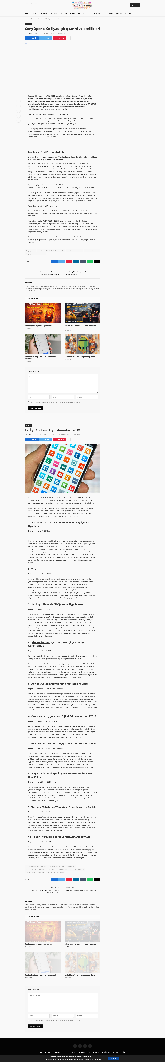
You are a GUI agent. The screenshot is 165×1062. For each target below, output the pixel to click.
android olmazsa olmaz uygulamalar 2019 (62, 866)
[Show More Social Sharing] (69, 38)
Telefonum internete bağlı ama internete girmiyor (80, 327)
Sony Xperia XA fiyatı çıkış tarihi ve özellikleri (51, 251)
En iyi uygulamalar (78, 869)
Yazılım (119, 13)
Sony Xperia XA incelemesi (74, 251)
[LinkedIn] (18, 111)
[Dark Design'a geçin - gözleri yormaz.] (136, 13)
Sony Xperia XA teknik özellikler (35, 254)
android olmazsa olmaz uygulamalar (37, 866)
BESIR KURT (30, 33)
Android (54, 13)
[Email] (18, 120)
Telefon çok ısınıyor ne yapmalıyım (38, 326)
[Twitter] (18, 106)
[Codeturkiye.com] (82, 5)
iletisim (128, 13)
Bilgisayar (109, 13)
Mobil (72, 13)
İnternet (81, 13)
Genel (35, 13)
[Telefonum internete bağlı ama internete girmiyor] (82, 313)
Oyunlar (97, 13)
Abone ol (135, 5)
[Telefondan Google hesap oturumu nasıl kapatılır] (43, 344)
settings (99, 1059)
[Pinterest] (18, 116)
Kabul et (113, 1058)
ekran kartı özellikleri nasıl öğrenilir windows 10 (82, 890)
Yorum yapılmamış (49, 33)
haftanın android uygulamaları (35, 872)
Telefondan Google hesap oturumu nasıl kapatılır (40, 358)
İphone (64, 13)
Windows (44, 13)
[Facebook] (18, 101)
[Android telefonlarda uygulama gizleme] (82, 344)
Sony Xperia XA (30, 251)
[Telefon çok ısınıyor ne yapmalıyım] (43, 313)
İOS (90, 13)
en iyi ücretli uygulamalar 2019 (61, 869)
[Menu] (26, 13)
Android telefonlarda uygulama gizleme (80, 357)
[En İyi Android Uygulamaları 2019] (62, 468)
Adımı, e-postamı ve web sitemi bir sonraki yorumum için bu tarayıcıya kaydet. (55, 402)
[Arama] (139, 13)
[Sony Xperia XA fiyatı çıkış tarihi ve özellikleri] (62, 67)
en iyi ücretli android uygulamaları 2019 (38, 869)
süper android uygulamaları (55, 872)
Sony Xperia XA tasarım (92, 251)
